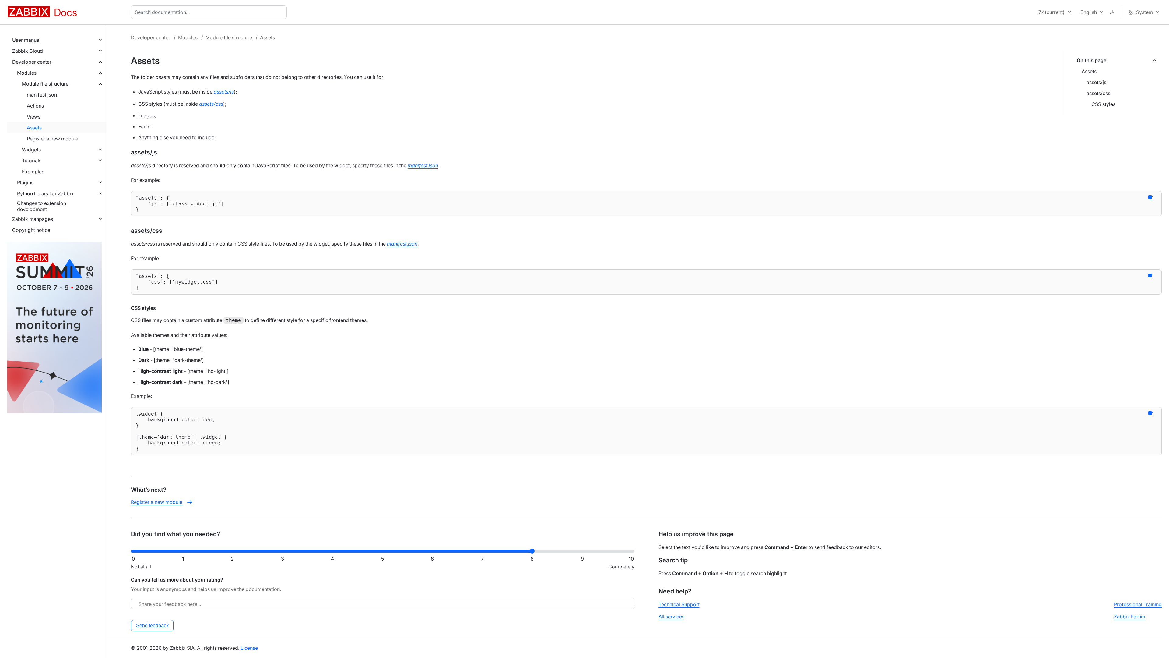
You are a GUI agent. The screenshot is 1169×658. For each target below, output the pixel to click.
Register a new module (52, 139)
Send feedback (152, 625)
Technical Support (679, 604)
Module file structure (45, 84)
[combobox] (210, 12)
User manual (26, 40)
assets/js (1096, 82)
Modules (27, 73)
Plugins (25, 182)
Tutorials (31, 160)
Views (33, 117)
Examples (33, 171)
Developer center (31, 62)
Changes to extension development (41, 206)
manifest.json (42, 95)
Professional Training (1138, 604)
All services (671, 617)
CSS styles (1103, 104)
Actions (35, 106)
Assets (34, 128)
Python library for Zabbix (45, 193)
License (249, 648)
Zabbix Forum (1129, 617)
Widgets (31, 150)
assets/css (1098, 93)
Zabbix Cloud (27, 51)
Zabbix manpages (32, 219)
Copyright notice (31, 230)
